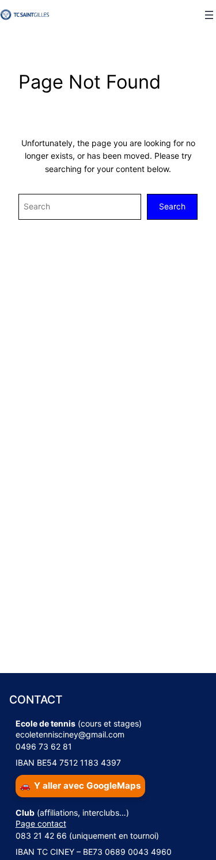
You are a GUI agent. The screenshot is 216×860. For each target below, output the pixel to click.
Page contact (41, 823)
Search (172, 206)
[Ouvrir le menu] (209, 15)
